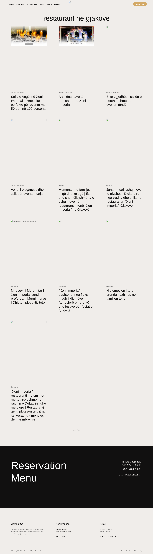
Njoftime (13, 92)
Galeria (49, 4)
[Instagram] (12, 491)
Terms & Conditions (126, 551)
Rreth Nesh (20, 4)
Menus (42, 4)
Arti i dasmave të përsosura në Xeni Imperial (72, 101)
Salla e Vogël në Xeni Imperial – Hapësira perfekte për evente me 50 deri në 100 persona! (29, 102)
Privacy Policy (138, 551)
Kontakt (57, 4)
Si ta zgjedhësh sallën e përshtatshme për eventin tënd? (124, 101)
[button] (76, 430)
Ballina (11, 4)
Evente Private (32, 4)
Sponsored (20, 92)
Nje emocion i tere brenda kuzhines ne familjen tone (121, 294)
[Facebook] (18, 491)
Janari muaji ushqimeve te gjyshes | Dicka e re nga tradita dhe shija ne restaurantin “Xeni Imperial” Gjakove (124, 197)
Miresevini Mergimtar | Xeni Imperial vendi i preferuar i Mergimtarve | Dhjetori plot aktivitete (28, 296)
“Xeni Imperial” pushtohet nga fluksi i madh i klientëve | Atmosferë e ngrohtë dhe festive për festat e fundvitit (76, 300)
